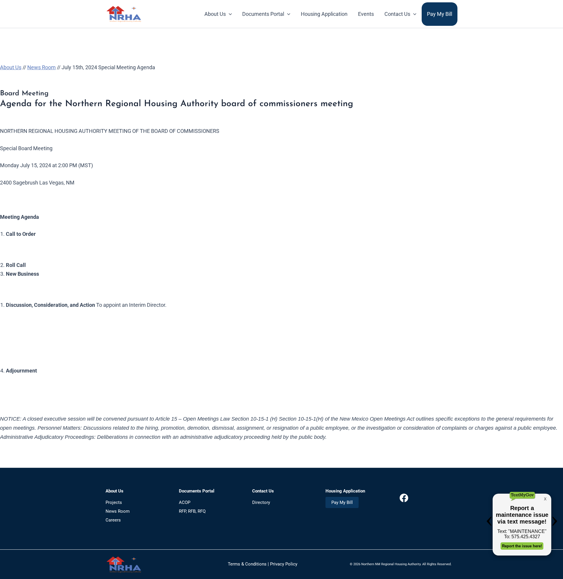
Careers (113, 520)
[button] (229, 14)
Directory (261, 502)
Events (366, 14)
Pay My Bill (439, 14)
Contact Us (397, 14)
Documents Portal (263, 14)
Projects (114, 502)
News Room (41, 67)
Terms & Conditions (247, 564)
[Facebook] (404, 501)
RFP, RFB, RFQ (192, 511)
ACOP (184, 502)
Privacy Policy (283, 564)
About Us (215, 14)
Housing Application (324, 14)
